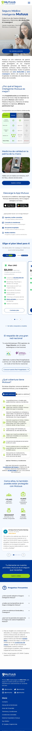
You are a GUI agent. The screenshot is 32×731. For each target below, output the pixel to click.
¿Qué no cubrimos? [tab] (24, 394)
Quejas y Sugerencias (10, 724)
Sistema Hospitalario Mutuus (11, 718)
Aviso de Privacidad (8, 708)
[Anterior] (8, 555)
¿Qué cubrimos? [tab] (10, 394)
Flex (9, 255)
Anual (22, 255)
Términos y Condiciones (9, 711)
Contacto (5, 702)
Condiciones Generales (9, 714)
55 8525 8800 (12, 470)
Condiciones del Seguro (11, 467)
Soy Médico (5, 721)
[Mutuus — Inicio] (8, 3)
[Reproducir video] (16, 165)
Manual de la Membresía (9, 705)
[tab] (12, 554)
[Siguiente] (23, 555)
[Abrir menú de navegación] (29, 2)
